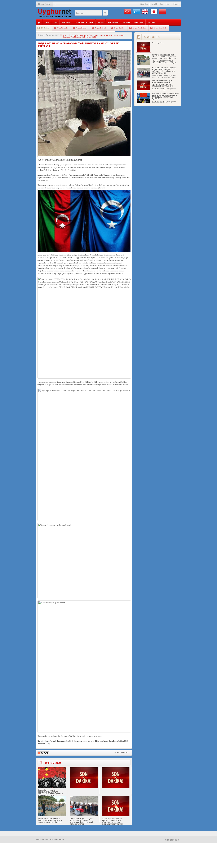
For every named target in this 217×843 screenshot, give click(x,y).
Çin (70, 35)
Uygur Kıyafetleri (139, 28)
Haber (96, 35)
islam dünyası (113, 35)
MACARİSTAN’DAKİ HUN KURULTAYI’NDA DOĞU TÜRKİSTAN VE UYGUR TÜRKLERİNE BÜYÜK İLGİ (112, 821)
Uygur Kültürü (100, 28)
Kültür (121, 35)
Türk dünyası (86, 37)
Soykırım (66, 37)
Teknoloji (126, 22)
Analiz (65, 35)
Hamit (42, 35)
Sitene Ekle (144, 4)
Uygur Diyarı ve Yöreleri (84, 22)
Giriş (161, 4)
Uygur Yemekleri (160, 28)
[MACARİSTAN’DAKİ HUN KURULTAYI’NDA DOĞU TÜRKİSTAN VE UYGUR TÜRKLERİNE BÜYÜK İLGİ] (115, 816)
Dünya (86, 35)
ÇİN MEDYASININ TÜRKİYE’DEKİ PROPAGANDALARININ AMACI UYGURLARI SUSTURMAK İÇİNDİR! (165, 96)
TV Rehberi (152, 22)
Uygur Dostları (81, 28)
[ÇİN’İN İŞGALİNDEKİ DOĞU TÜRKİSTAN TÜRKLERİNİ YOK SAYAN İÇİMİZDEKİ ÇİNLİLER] (52, 816)
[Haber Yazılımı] (173, 839)
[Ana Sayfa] (39, 22)
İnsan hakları (103, 35)
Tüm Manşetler (113, 22)
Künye (168, 4)
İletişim (175, 4)
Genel (47, 22)
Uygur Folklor (119, 28)
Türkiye (100, 22)
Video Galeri (66, 22)
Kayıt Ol (154, 4)
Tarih (55, 22)
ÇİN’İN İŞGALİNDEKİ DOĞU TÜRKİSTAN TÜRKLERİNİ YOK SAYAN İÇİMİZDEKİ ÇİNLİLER (50, 820)
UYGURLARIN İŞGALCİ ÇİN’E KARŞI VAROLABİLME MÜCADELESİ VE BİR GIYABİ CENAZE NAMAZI (81, 821)
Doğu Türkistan (77, 35)
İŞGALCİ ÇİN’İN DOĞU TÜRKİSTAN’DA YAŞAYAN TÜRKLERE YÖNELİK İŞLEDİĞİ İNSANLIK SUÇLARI (50, 792)
